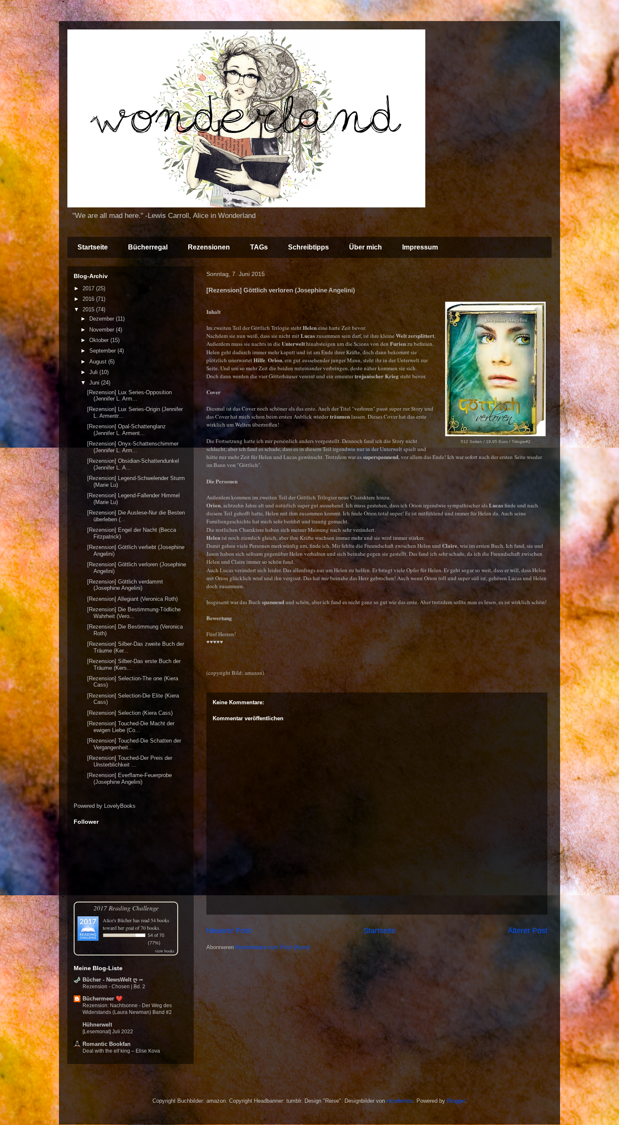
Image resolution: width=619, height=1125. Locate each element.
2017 (89, 288)
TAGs (259, 247)
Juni (95, 382)
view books (164, 951)
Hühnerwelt (97, 1025)
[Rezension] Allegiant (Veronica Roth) (132, 599)
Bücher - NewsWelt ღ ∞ (113, 979)
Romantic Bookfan (107, 1044)
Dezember (102, 319)
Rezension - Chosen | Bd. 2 (114, 987)
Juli (94, 372)
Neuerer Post (228, 930)
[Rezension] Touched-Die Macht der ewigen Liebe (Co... (130, 726)
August (98, 361)
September (103, 351)
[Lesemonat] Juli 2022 (108, 1032)
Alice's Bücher (117, 920)
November (102, 329)
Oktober (99, 340)
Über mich (365, 247)
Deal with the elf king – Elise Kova (121, 1051)
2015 (89, 309)
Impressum (420, 247)
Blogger (456, 1101)
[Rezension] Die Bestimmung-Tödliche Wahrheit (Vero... (134, 612)
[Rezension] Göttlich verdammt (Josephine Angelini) (125, 585)
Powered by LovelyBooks (105, 806)
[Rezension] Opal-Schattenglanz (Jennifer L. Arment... (126, 429)
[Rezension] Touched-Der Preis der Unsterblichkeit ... (129, 761)
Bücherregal (148, 247)
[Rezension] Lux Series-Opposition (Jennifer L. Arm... (129, 395)
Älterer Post (527, 930)
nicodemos (400, 1101)
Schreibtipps (308, 247)
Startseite (92, 247)
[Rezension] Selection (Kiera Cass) (130, 713)
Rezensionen (209, 247)
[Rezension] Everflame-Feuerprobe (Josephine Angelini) (129, 778)
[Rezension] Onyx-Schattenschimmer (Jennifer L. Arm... (133, 447)
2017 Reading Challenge (126, 907)
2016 (89, 299)
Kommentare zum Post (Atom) (272, 947)
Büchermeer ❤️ (103, 998)
